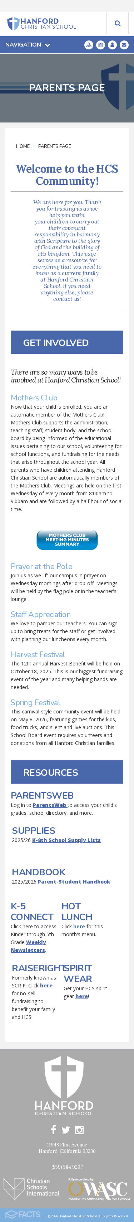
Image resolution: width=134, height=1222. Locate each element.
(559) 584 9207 (67, 1167)
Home (23, 146)
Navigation (23, 45)
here (79, 926)
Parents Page (54, 146)
